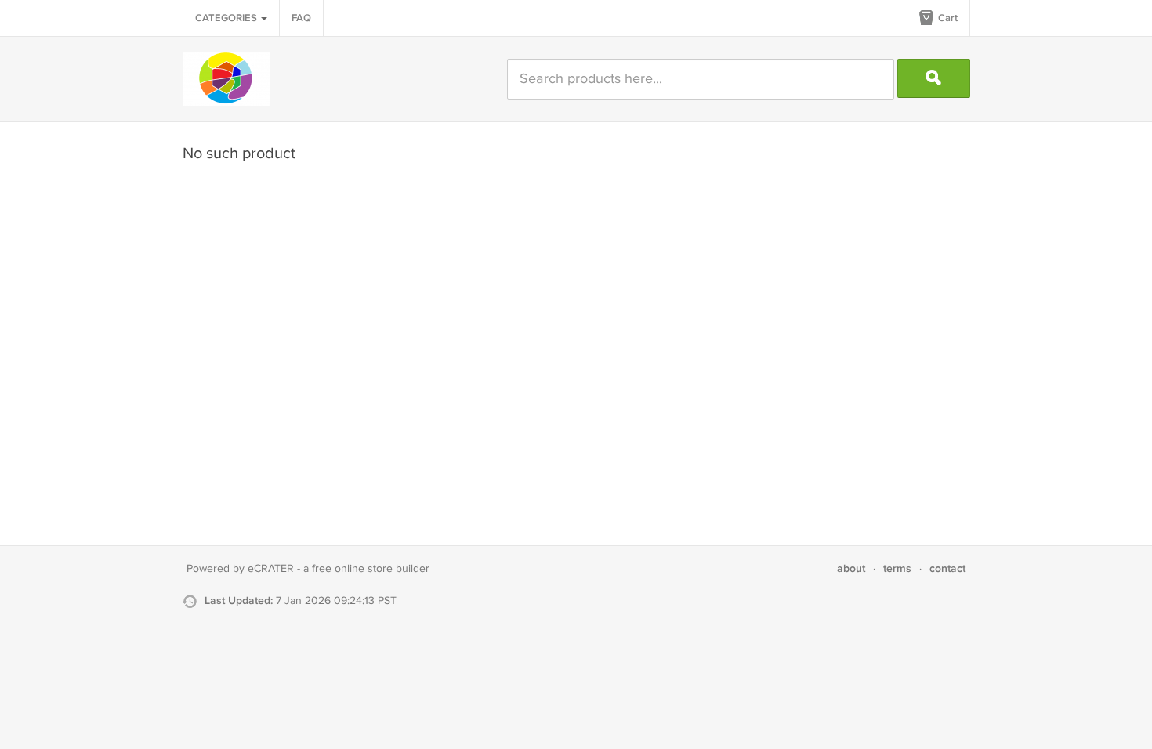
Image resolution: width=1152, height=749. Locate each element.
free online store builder (370, 569)
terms (897, 568)
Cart (947, 18)
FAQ (301, 18)
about (851, 568)
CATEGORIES (227, 18)
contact (947, 568)
